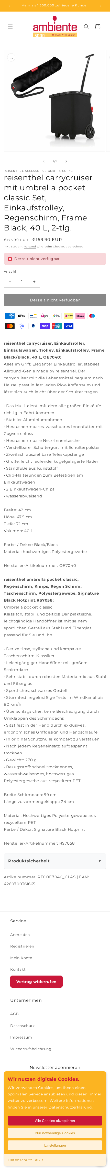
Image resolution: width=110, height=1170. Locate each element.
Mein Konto (21, 957)
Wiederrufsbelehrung (30, 1049)
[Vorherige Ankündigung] (9, 5)
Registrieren (22, 946)
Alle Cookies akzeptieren (55, 1121)
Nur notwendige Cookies (55, 1133)
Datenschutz (20, 1160)
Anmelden (20, 934)
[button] (10, 26)
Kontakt (18, 969)
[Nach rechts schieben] (66, 161)
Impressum (21, 1037)
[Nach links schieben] (43, 161)
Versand (30, 246)
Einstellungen (55, 1145)
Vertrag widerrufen (36, 981)
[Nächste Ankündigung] (100, 5)
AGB (39, 1160)
